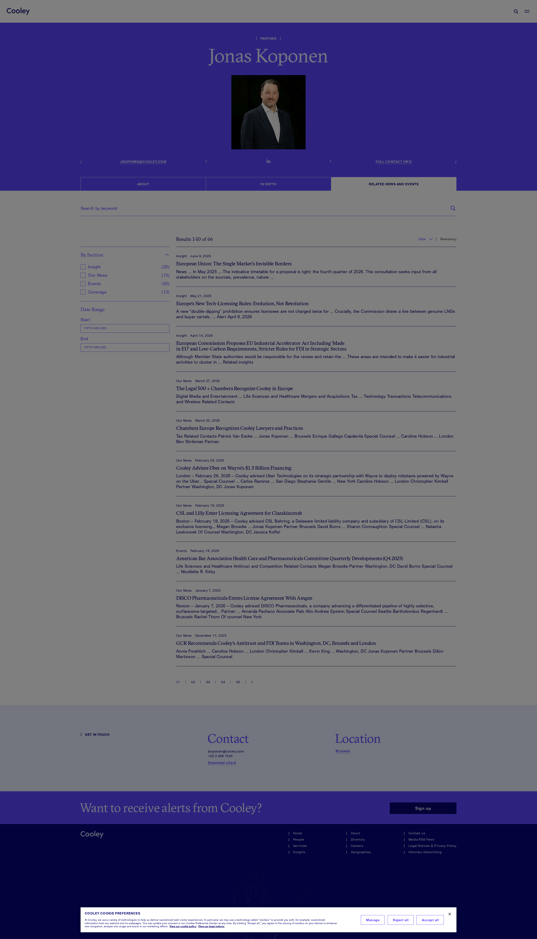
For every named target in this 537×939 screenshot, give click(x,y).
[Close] (449, 914)
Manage (372, 920)
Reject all (400, 920)
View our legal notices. (211, 926)
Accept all (430, 920)
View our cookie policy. (183, 926)
